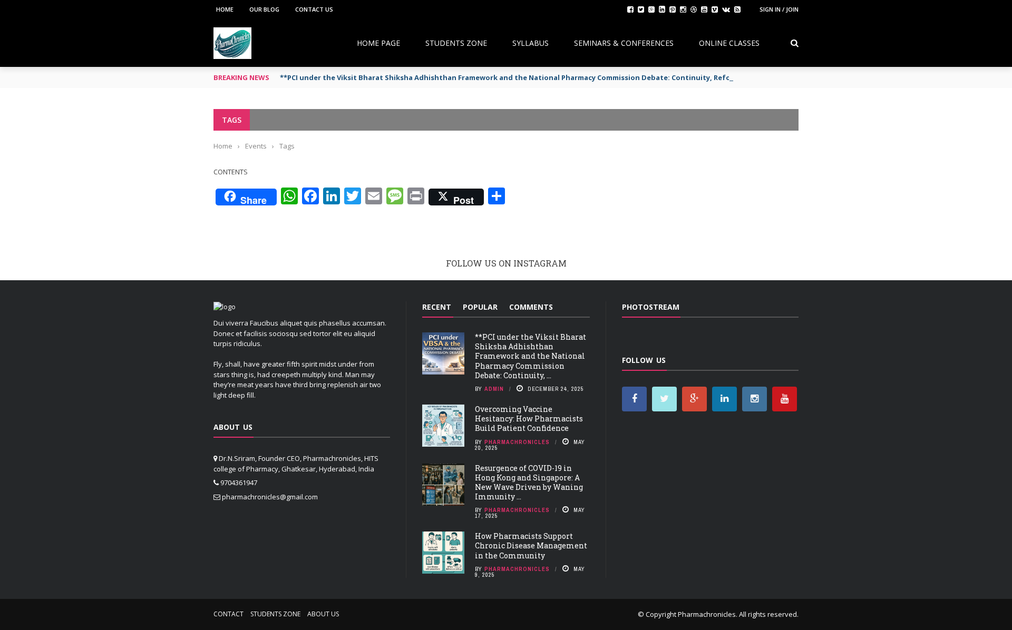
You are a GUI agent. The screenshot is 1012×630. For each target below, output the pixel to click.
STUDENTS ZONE (456, 43)
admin (494, 388)
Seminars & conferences (624, 43)
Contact (228, 613)
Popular (480, 307)
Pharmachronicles (517, 442)
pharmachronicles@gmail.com (270, 496)
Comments (531, 307)
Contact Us (314, 9)
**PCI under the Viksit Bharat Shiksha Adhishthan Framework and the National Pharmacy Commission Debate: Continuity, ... (530, 356)
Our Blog (264, 9)
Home (224, 9)
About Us (323, 613)
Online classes (729, 43)
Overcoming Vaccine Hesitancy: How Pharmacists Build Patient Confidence (529, 418)
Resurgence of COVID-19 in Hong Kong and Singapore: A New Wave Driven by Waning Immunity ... (529, 482)
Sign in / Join (779, 9)
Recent (436, 307)
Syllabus (530, 43)
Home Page (378, 43)
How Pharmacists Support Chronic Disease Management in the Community (531, 545)
